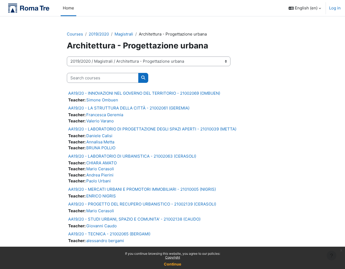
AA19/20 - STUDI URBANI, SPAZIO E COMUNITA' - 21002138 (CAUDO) (134, 219)
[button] (305, 8)
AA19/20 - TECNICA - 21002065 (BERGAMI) (109, 233)
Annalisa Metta (100, 141)
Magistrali (124, 34)
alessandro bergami (105, 240)
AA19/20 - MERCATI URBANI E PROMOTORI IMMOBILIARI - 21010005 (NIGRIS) (142, 189)
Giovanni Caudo (101, 225)
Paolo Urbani (98, 180)
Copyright (172, 257)
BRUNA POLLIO (100, 147)
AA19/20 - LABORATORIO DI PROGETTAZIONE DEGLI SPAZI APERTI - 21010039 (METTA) (152, 129)
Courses (75, 34)
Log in (335, 7)
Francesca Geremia (104, 114)
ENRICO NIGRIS (101, 196)
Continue (172, 264)
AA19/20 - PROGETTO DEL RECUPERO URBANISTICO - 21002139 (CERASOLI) (142, 204)
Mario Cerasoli (100, 168)
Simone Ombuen (102, 99)
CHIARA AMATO (101, 162)
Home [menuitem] (68, 7)
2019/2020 (99, 34)
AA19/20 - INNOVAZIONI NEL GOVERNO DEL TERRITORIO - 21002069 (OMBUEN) (144, 93)
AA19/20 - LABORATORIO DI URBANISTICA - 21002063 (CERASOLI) (132, 156)
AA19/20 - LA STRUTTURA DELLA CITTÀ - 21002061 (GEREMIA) (128, 108)
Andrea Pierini (99, 175)
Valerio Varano (100, 120)
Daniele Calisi (99, 135)
